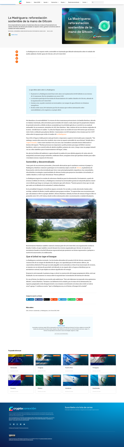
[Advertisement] (61, 70)
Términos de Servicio (23, 427)
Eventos (84, 2)
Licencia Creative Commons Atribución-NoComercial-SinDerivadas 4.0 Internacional (30, 439)
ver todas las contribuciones (61, 333)
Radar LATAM (37, 2)
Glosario (63, 2)
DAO (27, 310)
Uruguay (40, 367)
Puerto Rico (69, 367)
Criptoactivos (54, 2)
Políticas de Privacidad (14, 427)
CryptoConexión (31, 142)
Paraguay (96, 367)
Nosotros (28, 2)
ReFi (58, 310)
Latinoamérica (17, 31)
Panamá (13, 388)
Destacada (10, 31)
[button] (17, 51)
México (40, 388)
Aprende (46, 2)
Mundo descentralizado (73, 2)
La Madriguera (61, 134)
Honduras (68, 388)
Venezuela (13, 367)
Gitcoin (78, 168)
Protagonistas (35, 31)
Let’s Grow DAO (52, 310)
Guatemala (36, 310)
